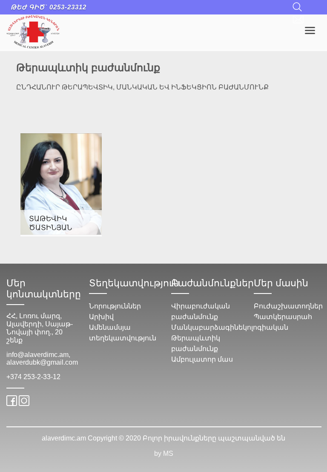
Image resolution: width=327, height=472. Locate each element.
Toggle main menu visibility (310, 29)
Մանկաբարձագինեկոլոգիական (229, 327)
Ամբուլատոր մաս (202, 359)
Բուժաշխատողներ (288, 306)
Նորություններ (115, 306)
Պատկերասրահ (283, 316)
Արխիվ (101, 316)
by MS (163, 453)
